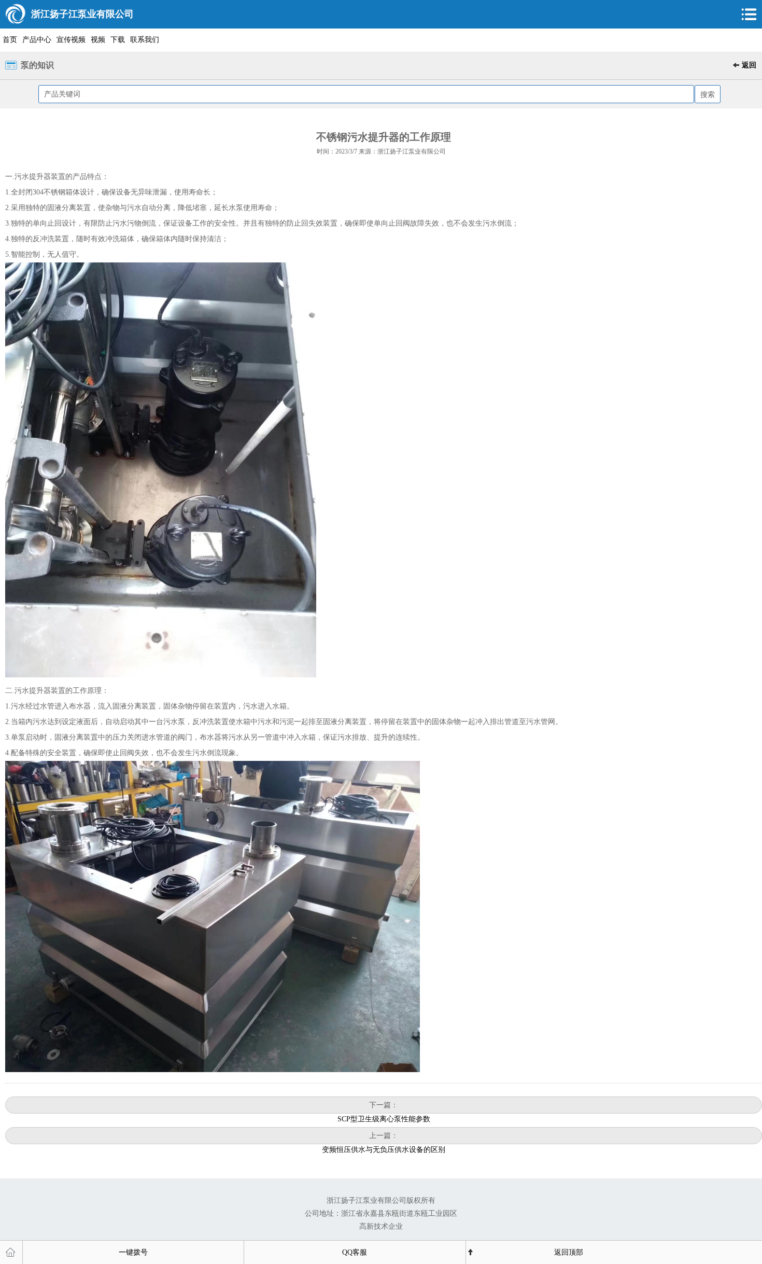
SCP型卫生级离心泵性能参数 (383, 1119)
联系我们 (144, 40)
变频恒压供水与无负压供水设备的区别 (383, 1150)
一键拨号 (133, 1252)
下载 (117, 40)
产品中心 (36, 40)
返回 (749, 65)
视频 (98, 40)
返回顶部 (568, 1252)
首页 (10, 40)
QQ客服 (354, 1252)
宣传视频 (71, 40)
